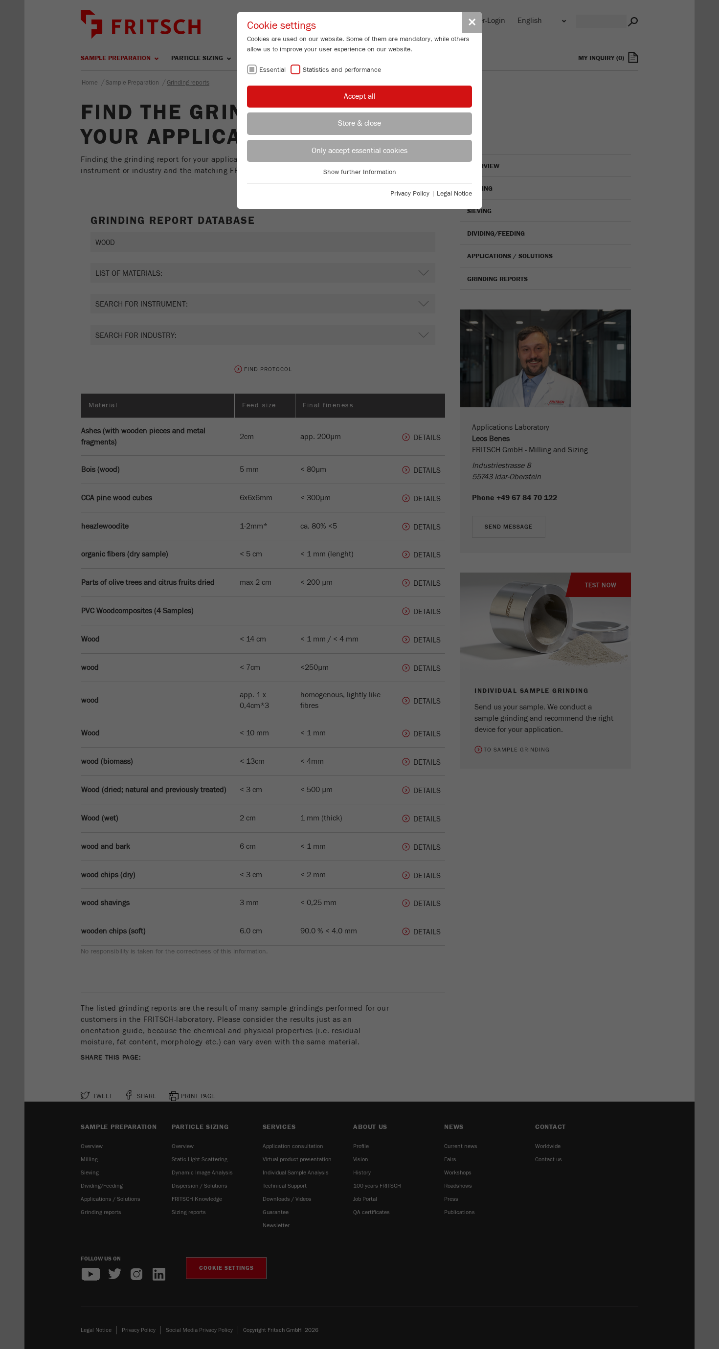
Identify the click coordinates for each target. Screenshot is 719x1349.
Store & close (359, 123)
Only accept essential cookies (359, 150)
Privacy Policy (409, 194)
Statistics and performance (342, 70)
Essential (272, 70)
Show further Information (359, 172)
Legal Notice (454, 194)
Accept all (360, 96)
